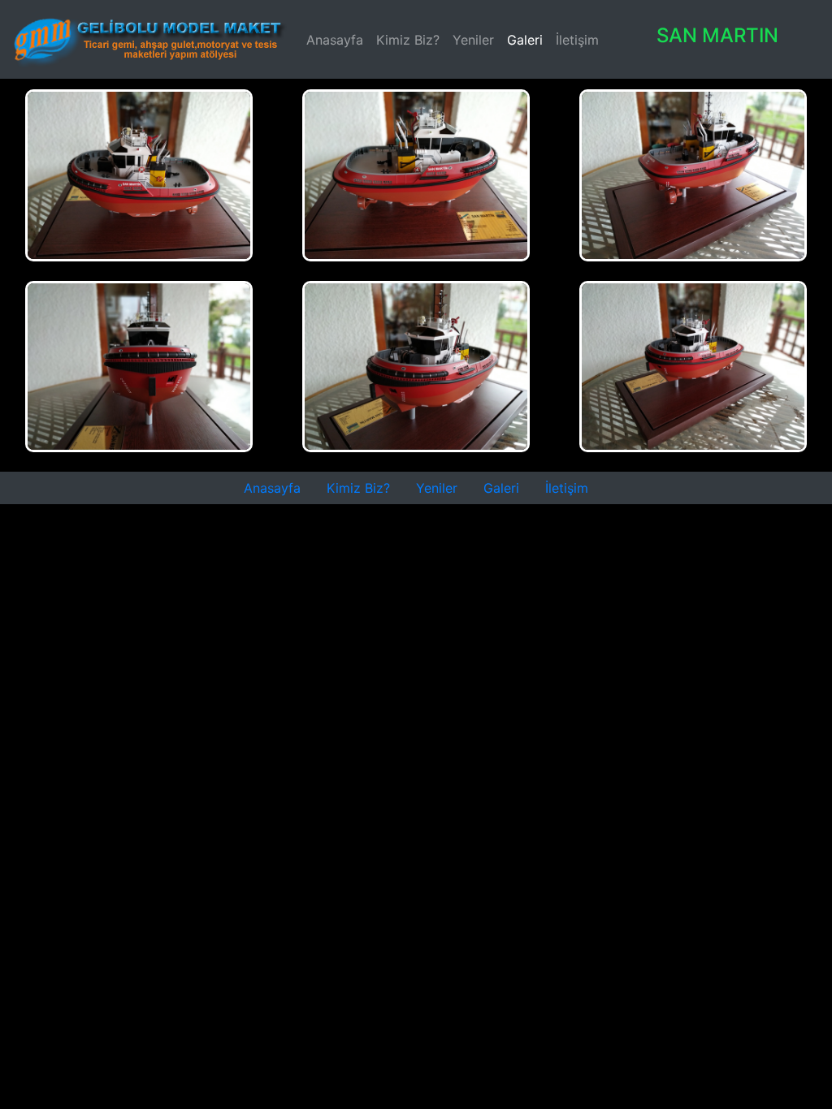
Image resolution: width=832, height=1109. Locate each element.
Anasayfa (338, 39)
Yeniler (473, 40)
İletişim (577, 40)
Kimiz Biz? (408, 40)
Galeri (525, 40)
